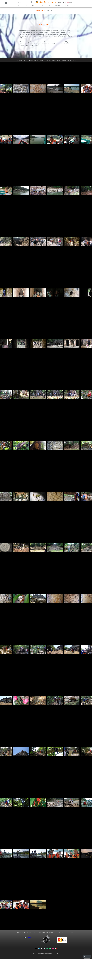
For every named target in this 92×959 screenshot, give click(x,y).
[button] (19, 932)
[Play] (6, 3)
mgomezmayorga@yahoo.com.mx (51, 953)
